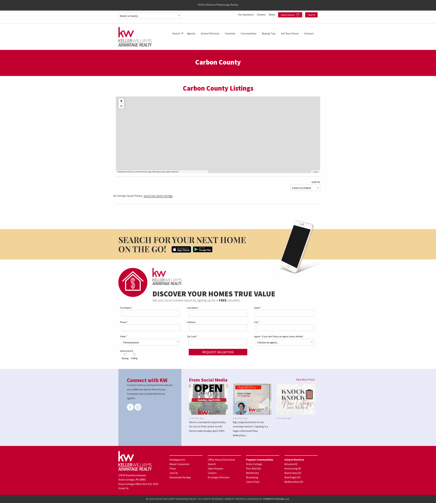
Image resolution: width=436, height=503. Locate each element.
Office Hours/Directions (221, 459)
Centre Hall (253, 481)
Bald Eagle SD (292, 477)
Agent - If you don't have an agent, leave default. (278, 336)
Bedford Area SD (293, 481)
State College (254, 464)
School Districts (210, 33)
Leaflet (315, 171)
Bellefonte (252, 473)
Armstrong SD (292, 468)
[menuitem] (177, 33)
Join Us (173, 473)
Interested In (126, 350)
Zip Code (192, 336)
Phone (124, 322)
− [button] (121, 106)
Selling (134, 358)
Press (172, 468)
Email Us (123, 488)
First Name (126, 307)
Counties (230, 33)
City (257, 322)
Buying (125, 358)
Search (311, 14)
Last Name (193, 307)
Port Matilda (253, 468)
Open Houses (288, 14)
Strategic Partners (218, 477)
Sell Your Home (290, 33)
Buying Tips (269, 33)
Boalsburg (252, 477)
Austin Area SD (292, 473)
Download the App (180, 477)
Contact (309, 33)
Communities (248, 33)
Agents (191, 33)
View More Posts (305, 379)
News (272, 14)
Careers (261, 14)
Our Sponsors (246, 14)
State (123, 336)
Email (257, 307)
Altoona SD (291, 464)
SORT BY (316, 182)
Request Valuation (218, 352)
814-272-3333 (150, 484)
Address (191, 322)
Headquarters (177, 459)
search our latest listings (158, 195)
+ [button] (121, 101)
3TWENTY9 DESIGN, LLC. (276, 499)
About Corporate (179, 464)
